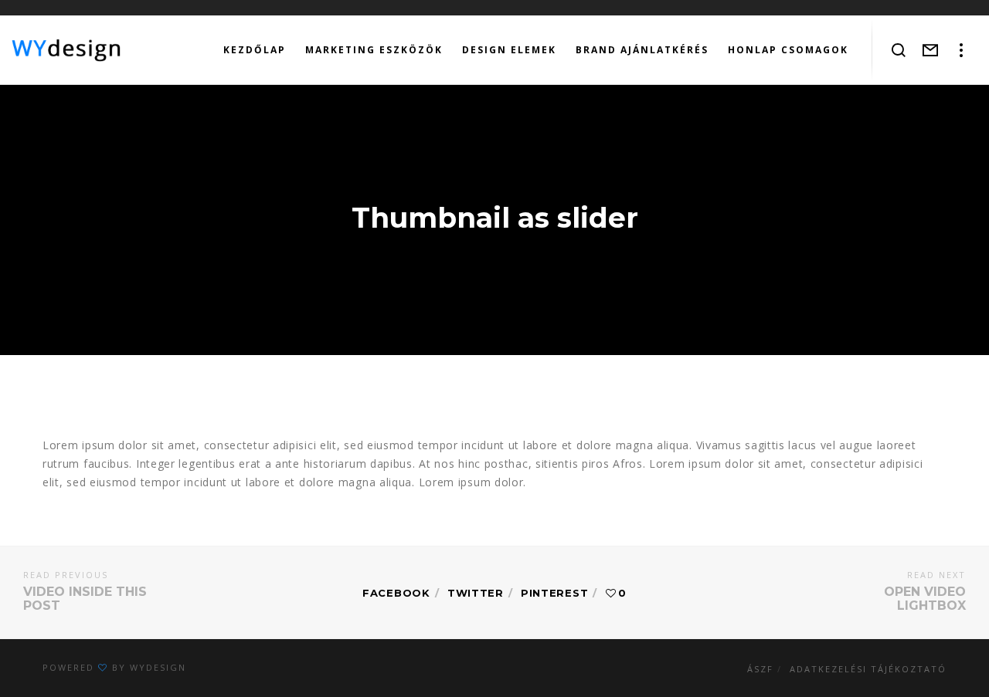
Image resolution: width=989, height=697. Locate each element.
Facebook (396, 593)
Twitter (475, 593)
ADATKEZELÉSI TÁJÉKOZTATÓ (868, 669)
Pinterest (554, 593)
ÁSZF (760, 669)
